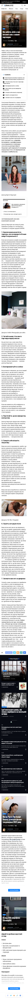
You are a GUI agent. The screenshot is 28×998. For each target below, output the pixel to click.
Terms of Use (9, 2)
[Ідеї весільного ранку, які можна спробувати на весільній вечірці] (14, 700)
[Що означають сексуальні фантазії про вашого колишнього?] (6, 206)
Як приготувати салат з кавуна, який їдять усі (8, 684)
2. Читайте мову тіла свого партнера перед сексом (13, 82)
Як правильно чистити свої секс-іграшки (11, 728)
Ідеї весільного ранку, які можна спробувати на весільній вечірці (14, 711)
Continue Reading (14, 890)
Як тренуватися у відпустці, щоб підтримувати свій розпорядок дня (12, 781)
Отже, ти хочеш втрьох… (10, 211)
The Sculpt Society (14, 839)
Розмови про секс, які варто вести (13, 214)
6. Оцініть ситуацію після (11, 95)
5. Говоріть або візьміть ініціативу (13, 92)
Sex (4, 28)
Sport (5, 670)
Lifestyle (4, 707)
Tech (4, 914)
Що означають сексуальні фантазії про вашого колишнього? (18, 206)
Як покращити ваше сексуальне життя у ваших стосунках (13, 742)
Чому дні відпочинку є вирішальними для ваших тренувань (11, 674)
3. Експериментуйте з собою (11, 85)
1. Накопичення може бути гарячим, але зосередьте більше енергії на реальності (13, 78)
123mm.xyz (8, 5)
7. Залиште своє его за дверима (12, 97)
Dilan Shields (10, 44)
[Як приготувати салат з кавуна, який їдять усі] (23, 686)
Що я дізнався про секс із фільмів (11, 769)
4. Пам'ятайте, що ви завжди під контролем (12, 89)
